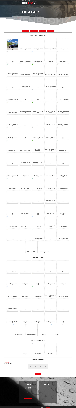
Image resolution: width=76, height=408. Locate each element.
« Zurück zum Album (6, 362)
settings (42, 407)
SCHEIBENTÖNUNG (42, 30)
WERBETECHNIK (51, 30)
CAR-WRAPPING (25, 30)
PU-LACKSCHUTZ (33, 30)
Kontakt (38, 374)
